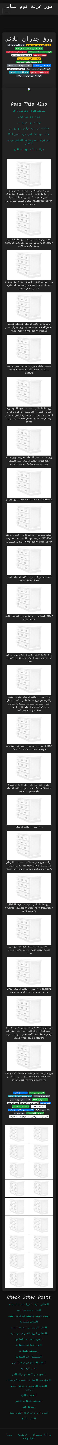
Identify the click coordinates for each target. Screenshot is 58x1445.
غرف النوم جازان (16, 45)
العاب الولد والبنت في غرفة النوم (29, 1315)
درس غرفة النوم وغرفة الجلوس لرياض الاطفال (29, 141)
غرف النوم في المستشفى (19, 65)
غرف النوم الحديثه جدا (38, 69)
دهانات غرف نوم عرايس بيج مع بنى (29, 128)
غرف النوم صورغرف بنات (38, 45)
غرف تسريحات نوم (16, 69)
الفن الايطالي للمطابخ (29, 1344)
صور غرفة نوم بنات (29, 6)
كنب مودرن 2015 (36, 1093)
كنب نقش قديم (20, 1093)
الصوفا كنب (29, 1406)
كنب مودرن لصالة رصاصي (20, 1096)
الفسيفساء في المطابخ (29, 1356)
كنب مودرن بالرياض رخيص (21, 1110)
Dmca (9, 1435)
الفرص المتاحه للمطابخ (29, 1339)
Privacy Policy (42, 1435)
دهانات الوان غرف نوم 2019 (29, 110)
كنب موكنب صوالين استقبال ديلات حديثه (29, 1116)
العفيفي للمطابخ (29, 1350)
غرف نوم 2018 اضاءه (21, 55)
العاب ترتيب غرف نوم (29, 1309)
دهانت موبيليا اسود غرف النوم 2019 (29, 134)
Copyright (29, 1438)
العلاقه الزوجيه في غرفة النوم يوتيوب (29, 1387)
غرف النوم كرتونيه (16, 52)
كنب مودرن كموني (29, 1103)
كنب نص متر (13, 1103)
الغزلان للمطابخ (29, 1321)
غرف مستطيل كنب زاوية (29, 58)
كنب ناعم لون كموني (20, 1099)
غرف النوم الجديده (19, 72)
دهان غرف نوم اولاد (29, 116)
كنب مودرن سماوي (20, 1106)
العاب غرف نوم (29, 1368)
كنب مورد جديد (38, 1106)
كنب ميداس (19, 1113)
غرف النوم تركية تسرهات (29, 75)
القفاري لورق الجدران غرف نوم (29, 1333)
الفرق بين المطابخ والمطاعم (29, 1374)
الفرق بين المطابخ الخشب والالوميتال (29, 1380)
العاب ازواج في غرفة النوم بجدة (29, 1412)
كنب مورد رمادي (42, 1096)
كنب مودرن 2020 (40, 1099)
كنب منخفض (45, 1103)
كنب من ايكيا (42, 1110)
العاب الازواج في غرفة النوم (29, 1362)
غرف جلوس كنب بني (39, 72)
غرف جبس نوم (40, 55)
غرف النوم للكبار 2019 (40, 52)
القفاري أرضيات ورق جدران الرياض (29, 1304)
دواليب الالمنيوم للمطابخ (29, 149)
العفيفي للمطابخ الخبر (29, 1400)
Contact (22, 1435)
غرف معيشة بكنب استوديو (29, 62)
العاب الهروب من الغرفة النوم (29, 1327)
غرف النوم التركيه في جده (29, 48)
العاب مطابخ (29, 1418)
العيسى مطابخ (29, 1395)
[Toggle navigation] (6, 11)
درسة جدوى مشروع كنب (29, 122)
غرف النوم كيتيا (42, 65)
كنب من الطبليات (35, 1113)
